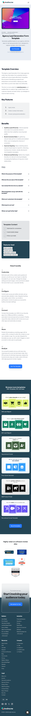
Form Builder (5, 621)
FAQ (3, 645)
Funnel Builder (5, 633)
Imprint (3, 678)
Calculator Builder (6, 623)
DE (7, 699)
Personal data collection (10, 255)
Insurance (19, 621)
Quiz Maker (4, 619)
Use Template (15, 49)
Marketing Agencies (21, 631)
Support (4, 649)
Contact (3, 695)
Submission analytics (9, 252)
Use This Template (16, 366)
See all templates (15, 526)
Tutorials (3, 647)
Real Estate (19, 625)
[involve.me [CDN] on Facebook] (5, 704)
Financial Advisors (21, 619)
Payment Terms (5, 682)
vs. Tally (18, 645)
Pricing (3, 658)
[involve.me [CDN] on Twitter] (9, 704)
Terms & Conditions (6, 680)
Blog (3, 654)
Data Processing (5, 686)
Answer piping (8, 250)
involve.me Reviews (6, 651)
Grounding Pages (6, 662)
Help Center (4, 643)
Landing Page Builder (7, 625)
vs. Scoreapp (20, 643)
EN (3, 699)
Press (3, 668)
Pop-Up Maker (5, 631)
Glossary (4, 664)
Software (19, 629)
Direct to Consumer (21, 627)
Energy (18, 623)
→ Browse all (4, 635)
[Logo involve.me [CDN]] (8, 2)
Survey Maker (5, 627)
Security (4, 693)
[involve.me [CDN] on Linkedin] (12, 704)
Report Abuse (5, 690)
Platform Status (5, 660)
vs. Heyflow (19, 651)
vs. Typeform (20, 647)
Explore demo (16, 18)
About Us (4, 676)
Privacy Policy (5, 684)
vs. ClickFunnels (20, 649)
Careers (3, 666)
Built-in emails (8, 248)
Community (4, 656)
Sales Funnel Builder (6, 629)
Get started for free (15, 604)
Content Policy (5, 688)
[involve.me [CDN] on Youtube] (2, 704)
